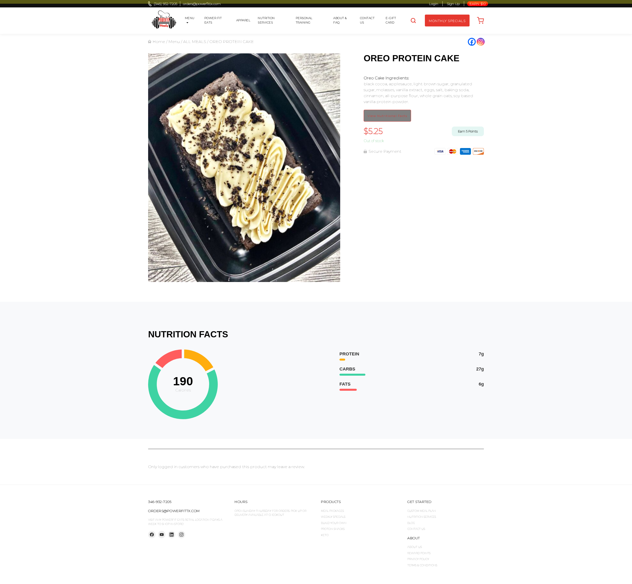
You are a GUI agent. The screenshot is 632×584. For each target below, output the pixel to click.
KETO (325, 535)
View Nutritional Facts (387, 116)
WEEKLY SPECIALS (333, 517)
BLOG (411, 523)
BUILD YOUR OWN (333, 523)
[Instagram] (481, 42)
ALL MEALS (194, 41)
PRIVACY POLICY (418, 559)
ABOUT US (414, 547)
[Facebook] (472, 42)
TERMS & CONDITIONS (422, 565)
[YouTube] (161, 534)
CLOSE (625, 9)
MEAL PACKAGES (332, 511)
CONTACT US (416, 529)
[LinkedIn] (171, 534)
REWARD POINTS (419, 553)
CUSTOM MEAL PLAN (421, 511)
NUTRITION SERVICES (421, 517)
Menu (174, 41)
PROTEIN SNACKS (333, 529)
